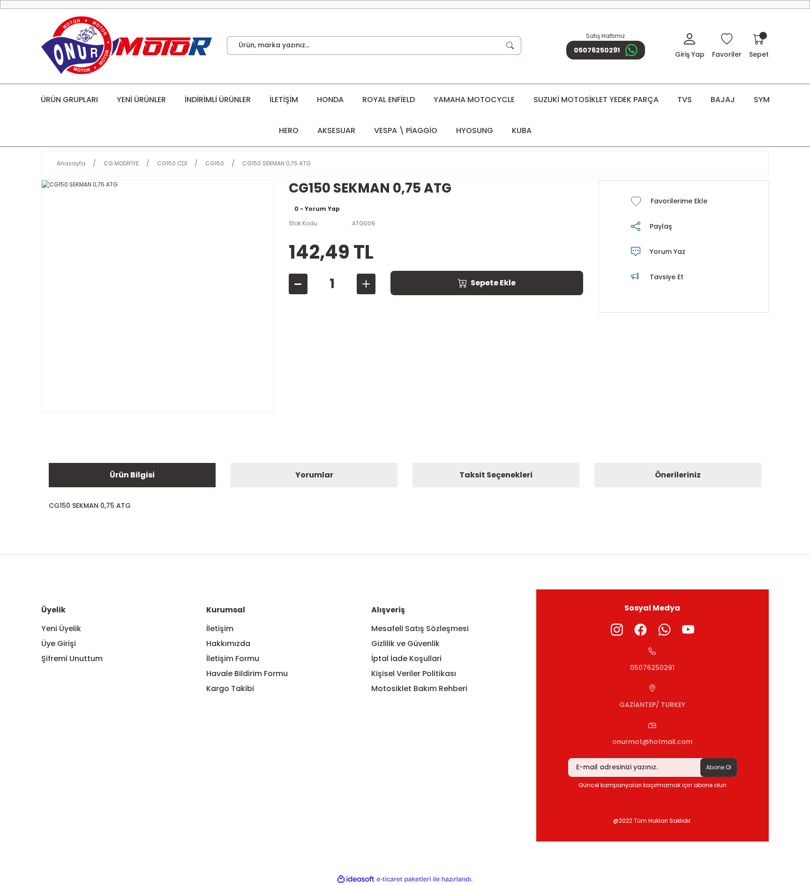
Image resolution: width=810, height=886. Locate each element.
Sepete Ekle (493, 282)
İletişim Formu (232, 658)
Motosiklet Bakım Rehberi (419, 688)
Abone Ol (718, 767)
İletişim (219, 628)
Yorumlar (314, 474)
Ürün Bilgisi (132, 474)
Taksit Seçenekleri (495, 474)
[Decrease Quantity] (298, 284)
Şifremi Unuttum (72, 658)
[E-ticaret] (403, 879)
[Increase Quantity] (366, 284)
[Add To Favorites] (682, 201)
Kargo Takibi (230, 688)
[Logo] (126, 45)
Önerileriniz (678, 474)
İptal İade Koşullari (406, 658)
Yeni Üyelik (61, 628)
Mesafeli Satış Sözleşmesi (420, 628)
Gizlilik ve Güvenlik (405, 643)
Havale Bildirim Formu (247, 673)
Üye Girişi (58, 643)
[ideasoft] (356, 879)
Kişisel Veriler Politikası (413, 673)
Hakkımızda (228, 643)
